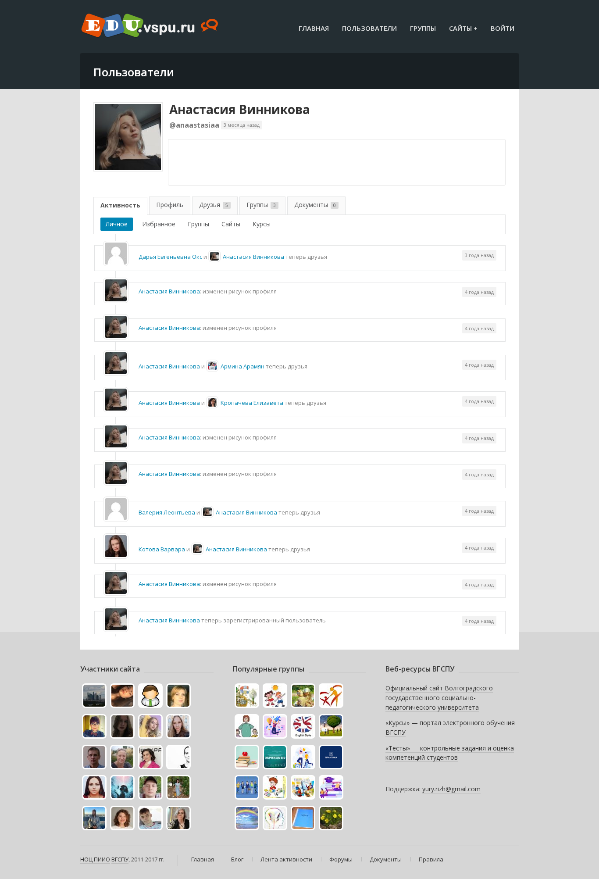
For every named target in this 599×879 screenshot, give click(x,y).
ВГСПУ (119, 859)
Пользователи (369, 28)
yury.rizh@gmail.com (451, 789)
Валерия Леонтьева (167, 512)
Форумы (341, 859)
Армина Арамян (242, 366)
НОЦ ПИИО (95, 859)
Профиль (169, 204)
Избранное (158, 224)
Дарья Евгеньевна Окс (170, 257)
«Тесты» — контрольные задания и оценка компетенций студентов (449, 753)
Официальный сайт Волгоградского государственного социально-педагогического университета (439, 697)
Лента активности (286, 859)
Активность (120, 205)
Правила (431, 859)
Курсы (262, 224)
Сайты (230, 224)
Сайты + (463, 28)
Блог (237, 859)
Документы (315, 204)
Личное (117, 224)
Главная (314, 28)
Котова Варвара (162, 549)
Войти (502, 28)
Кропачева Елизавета (252, 403)
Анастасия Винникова (239, 109)
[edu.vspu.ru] (150, 26)
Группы (423, 28)
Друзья (213, 204)
